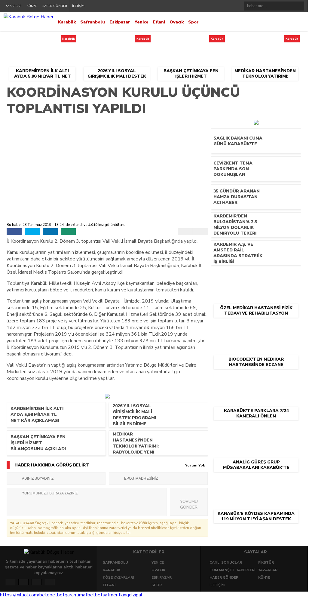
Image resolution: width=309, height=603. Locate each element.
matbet (87, 595)
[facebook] (14, 231)
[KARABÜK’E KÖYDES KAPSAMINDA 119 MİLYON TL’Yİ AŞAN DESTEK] (256, 482)
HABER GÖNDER (54, 6)
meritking (119, 595)
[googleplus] (37, 582)
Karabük (67, 22)
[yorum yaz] (68, 231)
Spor (193, 22)
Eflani (159, 22)
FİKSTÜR (266, 562)
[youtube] (50, 582)
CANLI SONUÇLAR (226, 562)
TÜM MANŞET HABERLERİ (232, 570)
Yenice (141, 22)
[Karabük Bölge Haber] (29, 17)
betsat (102, 595)
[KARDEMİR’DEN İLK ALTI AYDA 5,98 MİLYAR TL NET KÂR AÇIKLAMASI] (42, 41)
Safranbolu (92, 22)
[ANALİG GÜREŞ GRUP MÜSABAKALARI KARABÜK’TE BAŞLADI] (256, 431)
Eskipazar (119, 22)
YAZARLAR (14, 6)
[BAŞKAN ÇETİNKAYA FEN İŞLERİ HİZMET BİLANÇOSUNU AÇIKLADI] (190, 41)
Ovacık (177, 22)
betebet (48, 595)
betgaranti (68, 595)
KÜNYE (32, 6)
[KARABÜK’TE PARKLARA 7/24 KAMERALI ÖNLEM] (256, 379)
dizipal (135, 595)
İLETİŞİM (78, 6)
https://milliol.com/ (19, 595)
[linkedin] (50, 231)
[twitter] (32, 231)
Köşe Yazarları (118, 577)
